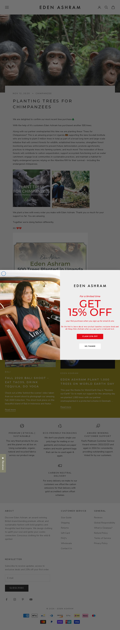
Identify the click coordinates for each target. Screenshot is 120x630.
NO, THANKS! (90, 346)
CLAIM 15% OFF (90, 336)
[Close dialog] (3, 274)
